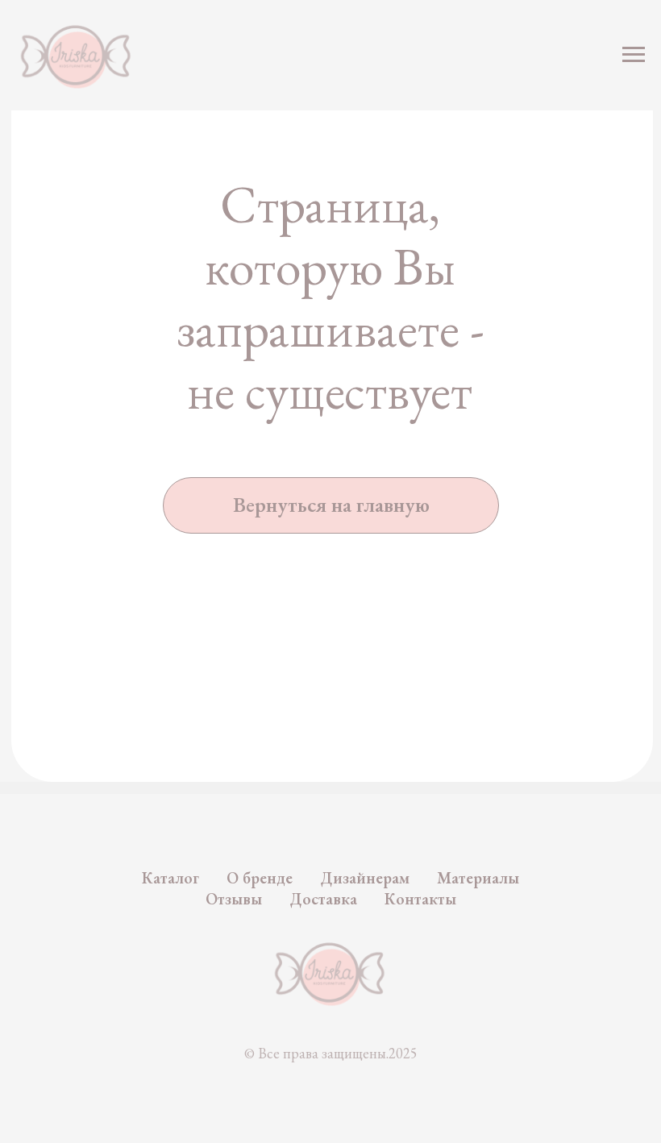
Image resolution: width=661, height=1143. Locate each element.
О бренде (260, 877)
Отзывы (234, 898)
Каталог (170, 877)
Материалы (478, 877)
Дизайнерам (364, 877)
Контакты (420, 898)
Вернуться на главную (331, 504)
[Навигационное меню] (633, 55)
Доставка (323, 898)
